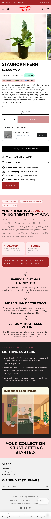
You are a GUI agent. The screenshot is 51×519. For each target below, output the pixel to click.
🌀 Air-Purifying (29, 80)
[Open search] (8, 9)
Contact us (6, 469)
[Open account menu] (42, 9)
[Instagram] (25, 507)
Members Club (8, 474)
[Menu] (3, 9)
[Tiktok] (29, 507)
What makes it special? (18, 157)
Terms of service (37, 500)
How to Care (12, 162)
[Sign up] (46, 486)
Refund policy (13, 500)
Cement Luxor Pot (21, 132)
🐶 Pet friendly (7, 80)
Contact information (32, 503)
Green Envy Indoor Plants (28, 497)
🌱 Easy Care (18, 80)
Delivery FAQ (10, 185)
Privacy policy (24, 500)
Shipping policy (17, 503)
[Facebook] (21, 507)
